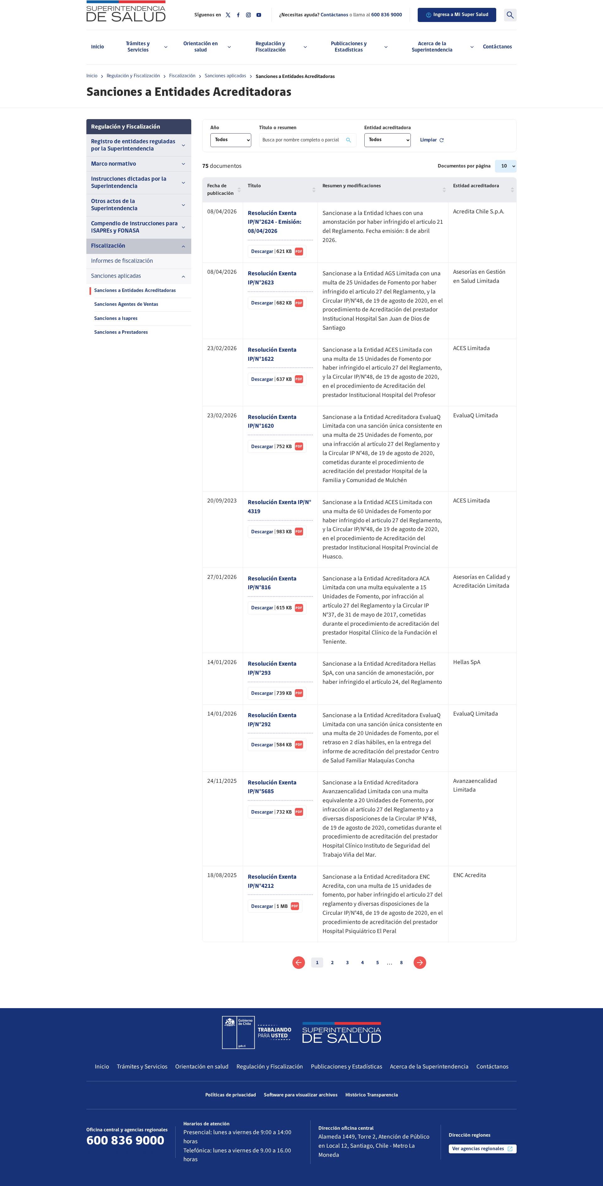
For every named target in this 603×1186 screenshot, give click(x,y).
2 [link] (332, 962)
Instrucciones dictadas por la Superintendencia (128, 182)
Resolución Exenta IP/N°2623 (272, 278)
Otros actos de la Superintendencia (114, 205)
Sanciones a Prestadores (121, 332)
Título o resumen (277, 127)
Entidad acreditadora (387, 127)
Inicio (97, 47)
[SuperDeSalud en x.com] (228, 15)
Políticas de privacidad (230, 1095)
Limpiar (428, 140)
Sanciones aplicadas (225, 76)
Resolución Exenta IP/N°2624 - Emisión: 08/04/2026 (275, 222)
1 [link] (317, 962)
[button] (238, 190)
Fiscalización (182, 76)
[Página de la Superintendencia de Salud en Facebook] (238, 15)
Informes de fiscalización (122, 261)
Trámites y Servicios (142, 1066)
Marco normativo (113, 164)
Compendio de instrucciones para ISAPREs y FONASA (134, 227)
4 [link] (362, 962)
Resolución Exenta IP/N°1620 (272, 422)
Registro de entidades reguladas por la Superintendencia (133, 145)
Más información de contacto (124, 1153)
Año (214, 127)
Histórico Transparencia (371, 1095)
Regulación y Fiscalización (133, 76)
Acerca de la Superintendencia (429, 1066)
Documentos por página (465, 166)
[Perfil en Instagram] (248, 15)
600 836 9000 (386, 15)
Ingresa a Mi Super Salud (460, 14)
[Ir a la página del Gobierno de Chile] (256, 1032)
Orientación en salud (202, 1066)
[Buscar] (510, 15)
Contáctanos (497, 47)
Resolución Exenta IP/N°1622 (272, 354)
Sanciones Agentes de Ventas (126, 304)
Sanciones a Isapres (116, 318)
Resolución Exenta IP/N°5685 (272, 787)
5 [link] (377, 962)
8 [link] (401, 962)
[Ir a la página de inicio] (132, 11)
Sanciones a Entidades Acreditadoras (135, 290)
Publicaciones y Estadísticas (346, 1066)
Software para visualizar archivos (301, 1095)
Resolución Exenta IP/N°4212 (272, 881)
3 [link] (347, 962)
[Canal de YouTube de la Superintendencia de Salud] (258, 15)
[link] (298, 962)
